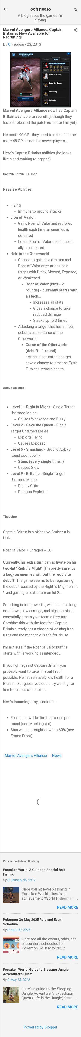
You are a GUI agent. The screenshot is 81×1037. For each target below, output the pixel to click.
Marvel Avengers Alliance (26, 755)
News (57, 755)
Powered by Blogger (40, 1027)
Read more (67, 907)
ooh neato (40, 9)
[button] (75, 30)
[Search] (75, 10)
